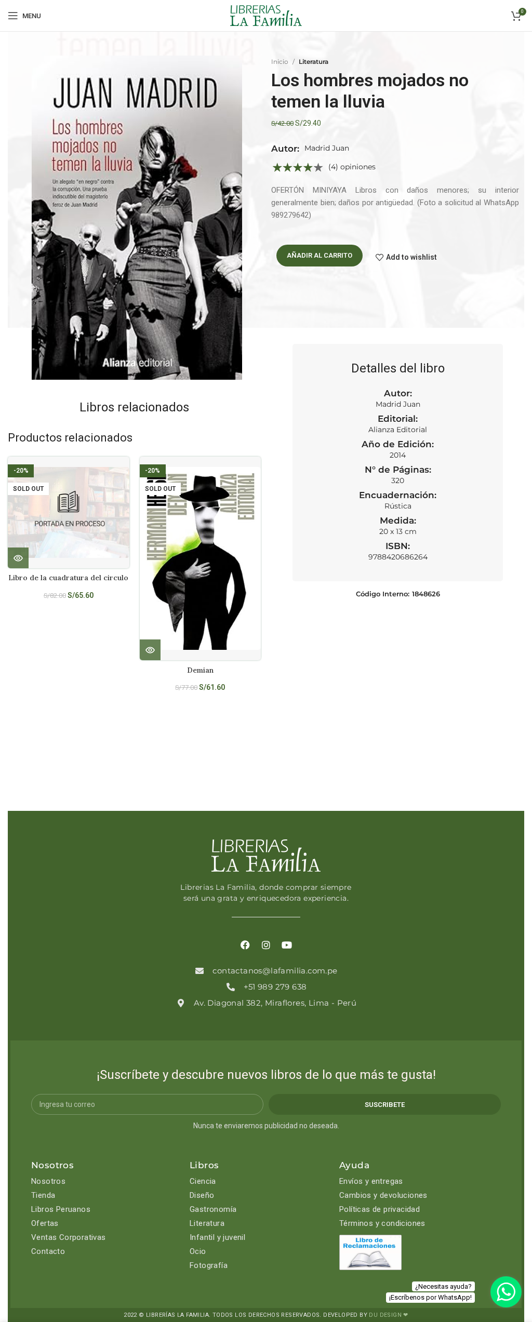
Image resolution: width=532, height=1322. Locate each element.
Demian (200, 670)
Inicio (279, 61)
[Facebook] (245, 945)
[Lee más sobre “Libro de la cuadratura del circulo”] (18, 558)
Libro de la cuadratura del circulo (68, 577)
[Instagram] (266, 945)
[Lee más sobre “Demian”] (150, 649)
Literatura (313, 61)
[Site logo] (266, 15)
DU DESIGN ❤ (388, 1315)
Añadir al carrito (319, 255)
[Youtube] (286, 945)
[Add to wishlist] (125, 473)
